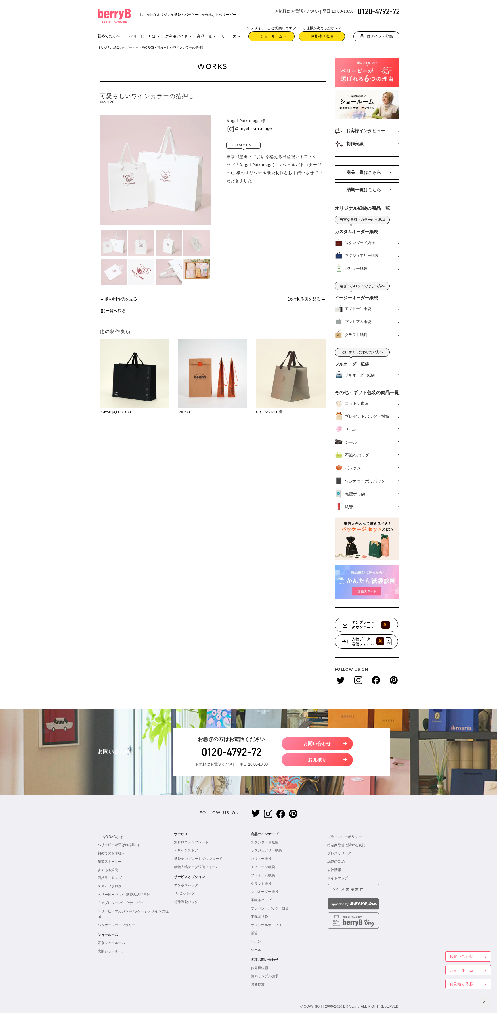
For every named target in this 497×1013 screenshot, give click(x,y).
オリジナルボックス (266, 925)
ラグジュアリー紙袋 (266, 850)
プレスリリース (339, 853)
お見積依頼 (259, 968)
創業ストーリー (110, 862)
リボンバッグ (184, 893)
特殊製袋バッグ (186, 902)
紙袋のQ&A (336, 862)
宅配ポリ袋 (259, 917)
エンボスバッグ (186, 885)
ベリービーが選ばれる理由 (118, 845)
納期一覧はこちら (364, 189)
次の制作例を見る (304, 299)
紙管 (254, 933)
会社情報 (334, 870)
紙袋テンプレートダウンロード (198, 859)
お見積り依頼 (322, 35)
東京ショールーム (111, 943)
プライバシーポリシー (344, 837)
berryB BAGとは (110, 837)
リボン (256, 941)
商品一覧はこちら (364, 172)
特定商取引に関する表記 (346, 845)
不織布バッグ (261, 900)
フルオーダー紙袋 (264, 892)
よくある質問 (108, 870)
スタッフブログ (110, 886)
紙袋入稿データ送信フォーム (196, 867)
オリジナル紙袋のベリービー (118, 47)
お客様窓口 (259, 984)
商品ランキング (110, 878)
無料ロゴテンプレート (191, 842)
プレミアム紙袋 (263, 875)
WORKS (148, 47)
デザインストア (186, 850)
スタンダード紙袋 (264, 842)
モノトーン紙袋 (263, 867)
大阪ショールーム (111, 951)
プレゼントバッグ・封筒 (270, 908)
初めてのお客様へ (111, 853)
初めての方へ (109, 36)
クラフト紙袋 (261, 884)
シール (256, 950)
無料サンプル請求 (264, 976)
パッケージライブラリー (116, 925)
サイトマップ (337, 878)
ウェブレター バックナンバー (120, 903)
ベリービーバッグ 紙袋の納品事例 (124, 895)
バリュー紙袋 (261, 859)
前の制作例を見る (121, 299)
